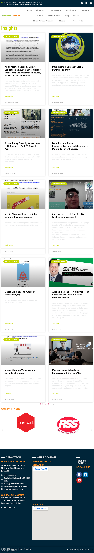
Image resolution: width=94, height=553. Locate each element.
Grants (84, 10)
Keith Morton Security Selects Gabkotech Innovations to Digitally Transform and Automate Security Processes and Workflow (23, 71)
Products (55, 10)
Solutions (70, 10)
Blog (67, 15)
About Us (40, 10)
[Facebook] (82, 3)
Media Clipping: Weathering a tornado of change (20, 371)
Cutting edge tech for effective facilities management (68, 215)
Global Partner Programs (43, 20)
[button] (2, 430)
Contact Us (78, 20)
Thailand (62, 20)
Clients (76, 15)
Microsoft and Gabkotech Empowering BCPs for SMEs (66, 371)
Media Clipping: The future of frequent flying (20, 293)
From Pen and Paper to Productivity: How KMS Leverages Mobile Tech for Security (70, 146)
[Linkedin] (86, 3)
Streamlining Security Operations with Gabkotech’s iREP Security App (22, 146)
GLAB (39, 15)
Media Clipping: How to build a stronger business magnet (21, 215)
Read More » (9, 96)
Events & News (54, 15)
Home (29, 10)
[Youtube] (91, 3)
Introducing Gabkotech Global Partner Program (67, 68)
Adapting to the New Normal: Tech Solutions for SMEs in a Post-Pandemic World (70, 295)
